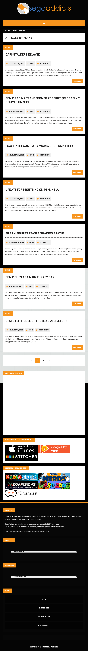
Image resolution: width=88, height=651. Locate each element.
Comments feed (44, 617)
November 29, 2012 (16, 64)
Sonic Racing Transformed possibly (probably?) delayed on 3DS (42, 100)
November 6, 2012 (16, 286)
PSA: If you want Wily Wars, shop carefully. (39, 146)
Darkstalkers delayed (22, 54)
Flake (32, 64)
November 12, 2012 (16, 242)
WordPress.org (44, 626)
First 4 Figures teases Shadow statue (34, 233)
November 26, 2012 (16, 111)
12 (62, 360)
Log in (44, 599)
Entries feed (44, 608)
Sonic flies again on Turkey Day (29, 277)
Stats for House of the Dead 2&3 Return (36, 321)
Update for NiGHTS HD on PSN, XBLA (32, 189)
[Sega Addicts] (44, 8)
